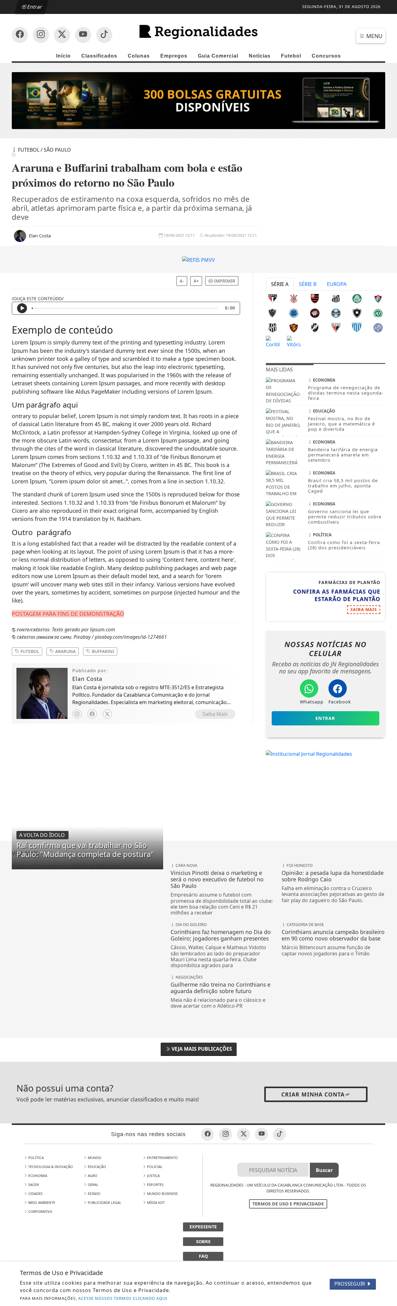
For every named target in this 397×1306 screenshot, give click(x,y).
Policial (154, 1166)
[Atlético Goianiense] (335, 327)
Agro (92, 1175)
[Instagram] (77, 714)
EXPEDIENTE (203, 1227)
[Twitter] (107, 714)
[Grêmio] (335, 312)
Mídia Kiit (155, 1202)
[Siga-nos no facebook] (20, 35)
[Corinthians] (293, 298)
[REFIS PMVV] (198, 259)
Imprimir (224, 281)
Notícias (259, 55)
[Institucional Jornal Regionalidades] (309, 753)
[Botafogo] (357, 312)
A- (182, 281)
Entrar (34, 6)
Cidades (34, 1193)
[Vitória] (294, 341)
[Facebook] (92, 714)
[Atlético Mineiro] (272, 312)
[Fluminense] (378, 298)
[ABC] (198, 100)
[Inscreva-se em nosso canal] (41, 35)
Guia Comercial (218, 55)
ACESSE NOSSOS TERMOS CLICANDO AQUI (122, 1298)
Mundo (94, 1157)
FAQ (203, 1256)
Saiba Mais (215, 714)
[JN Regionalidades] (198, 31)
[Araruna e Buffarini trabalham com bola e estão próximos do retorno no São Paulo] (87, 865)
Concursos (326, 55)
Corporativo (39, 1211)
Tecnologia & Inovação (50, 1166)
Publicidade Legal (104, 1202)
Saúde (33, 1184)
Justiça (153, 1175)
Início (63, 55)
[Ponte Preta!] (272, 327)
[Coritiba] (272, 341)
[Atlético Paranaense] (314, 312)
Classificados (99, 55)
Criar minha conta (313, 1094)
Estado (93, 1193)
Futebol (291, 55)
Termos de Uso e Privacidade (288, 1204)
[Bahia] (378, 327)
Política (35, 1157)
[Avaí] (357, 327)
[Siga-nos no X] (62, 35)
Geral (92, 1184)
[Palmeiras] (357, 298)
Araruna (65, 651)
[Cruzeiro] (293, 312)
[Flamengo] (314, 298)
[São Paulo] (272, 298)
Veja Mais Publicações (201, 1048)
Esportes (154, 1184)
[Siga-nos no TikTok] (104, 35)
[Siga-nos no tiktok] (279, 1134)
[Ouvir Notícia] (22, 308)
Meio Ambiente (41, 1202)
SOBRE (203, 1241)
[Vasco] (314, 327)
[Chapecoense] (378, 312)
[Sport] (293, 327)
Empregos (173, 55)
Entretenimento (162, 1157)
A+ (196, 281)
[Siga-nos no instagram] (83, 35)
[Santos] (335, 298)
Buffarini (102, 651)
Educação (96, 1166)
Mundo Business (162, 1193)
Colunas (139, 55)
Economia (37, 1175)
